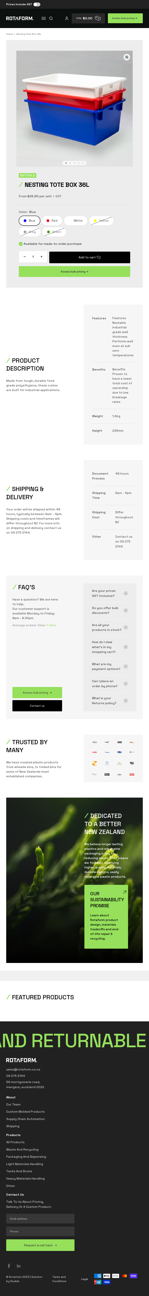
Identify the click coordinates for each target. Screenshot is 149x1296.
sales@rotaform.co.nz (23, 1069)
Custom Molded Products (25, 1112)
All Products (15, 1142)
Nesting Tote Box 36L (28, 34)
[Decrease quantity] (24, 256)
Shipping (12, 1126)
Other (10, 1186)
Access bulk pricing (123, 18)
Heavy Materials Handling (25, 1178)
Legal (84, 1279)
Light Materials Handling (24, 1164)
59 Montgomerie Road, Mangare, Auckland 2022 (25, 1084)
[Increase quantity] (41, 256)
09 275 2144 (15, 1076)
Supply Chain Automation (25, 1119)
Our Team (13, 1104)
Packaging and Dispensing (26, 1157)
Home (9, 34)
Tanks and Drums (19, 1171)
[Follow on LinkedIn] (18, 1266)
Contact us (37, 705)
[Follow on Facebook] (8, 1266)
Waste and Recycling (22, 1149)
